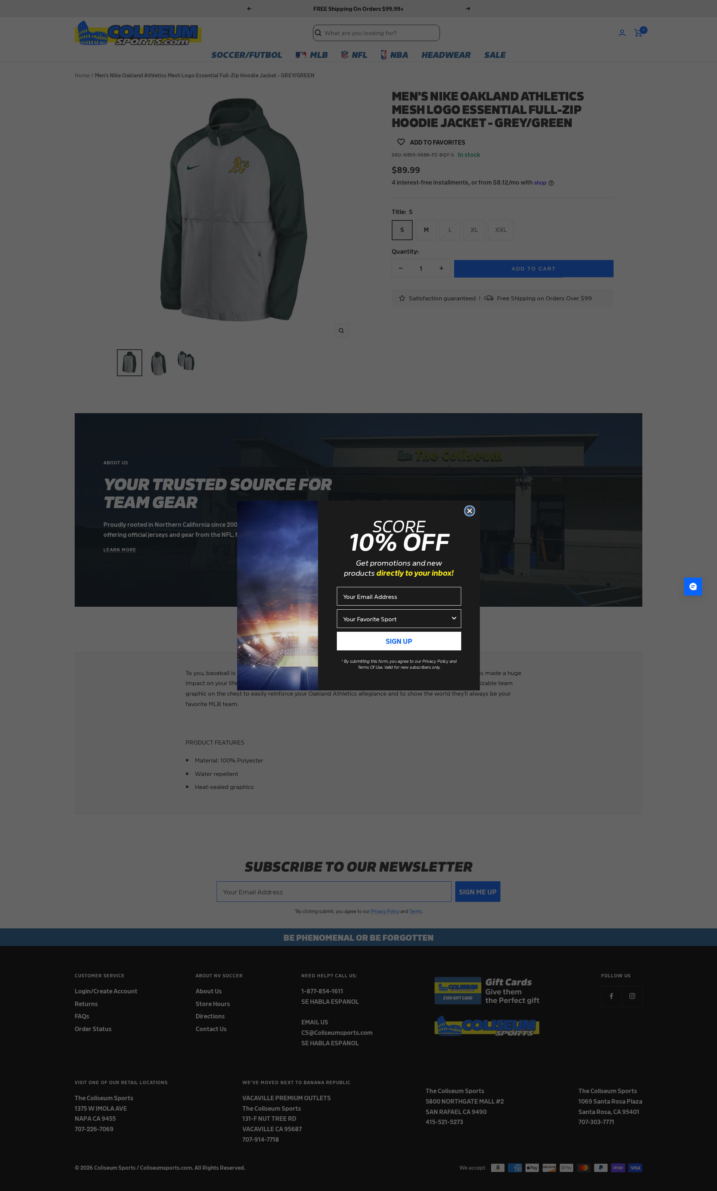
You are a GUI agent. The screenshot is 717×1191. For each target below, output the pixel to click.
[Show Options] (454, 619)
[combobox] (396, 619)
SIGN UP (399, 641)
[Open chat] (693, 587)
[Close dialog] (469, 511)
